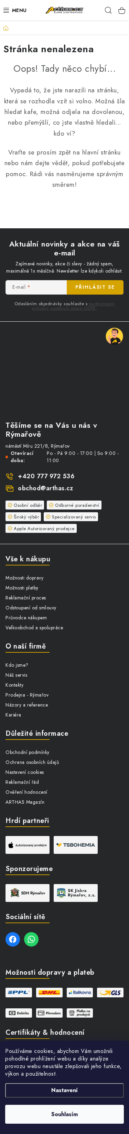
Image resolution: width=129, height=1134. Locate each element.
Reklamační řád (22, 782)
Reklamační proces (26, 597)
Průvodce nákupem (26, 617)
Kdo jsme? (17, 665)
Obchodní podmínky (28, 752)
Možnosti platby (22, 587)
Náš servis (16, 675)
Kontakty (14, 684)
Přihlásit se (95, 287)
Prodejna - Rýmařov (27, 694)
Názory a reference (27, 704)
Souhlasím (64, 1114)
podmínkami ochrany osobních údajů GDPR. (73, 305)
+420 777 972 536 (46, 476)
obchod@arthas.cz (45, 488)
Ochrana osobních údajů (32, 762)
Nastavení (64, 1090)
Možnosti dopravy (24, 577)
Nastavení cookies (25, 772)
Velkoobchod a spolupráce (34, 627)
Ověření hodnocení (26, 792)
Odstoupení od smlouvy (31, 607)
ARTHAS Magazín (25, 802)
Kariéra (13, 714)
